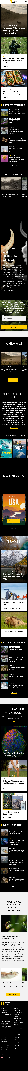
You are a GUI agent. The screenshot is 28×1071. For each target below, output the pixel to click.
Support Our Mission (18, 1028)
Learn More (7, 817)
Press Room (16, 1032)
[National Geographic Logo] (6, 1004)
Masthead (16, 1030)
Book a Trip (16, 1014)
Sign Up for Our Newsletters (4, 1050)
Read (6, 66)
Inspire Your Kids (17, 1018)
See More (14, 165)
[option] (11, 188)
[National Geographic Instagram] (15, 1039)
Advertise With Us (18, 1034)
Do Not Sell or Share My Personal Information (6, 1027)
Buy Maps (16, 1016)
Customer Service (5, 1041)
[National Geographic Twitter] (15, 1042)
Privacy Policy (4, 1012)
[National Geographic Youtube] (18, 1042)
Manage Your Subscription (7, 1045)
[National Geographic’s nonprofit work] (14, 939)
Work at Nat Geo (5, 1047)
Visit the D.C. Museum (18, 1022)
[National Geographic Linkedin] (15, 1045)
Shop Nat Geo (17, 1020)
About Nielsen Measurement (4, 1024)
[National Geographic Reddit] (15, 1049)
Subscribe (5, 717)
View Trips (6, 634)
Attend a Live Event (18, 1012)
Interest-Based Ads (5, 1021)
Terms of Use (4, 1010)
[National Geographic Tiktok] (18, 1045)
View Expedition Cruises (11, 608)
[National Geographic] (14, 1)
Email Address (5, 315)
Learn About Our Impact (19, 1026)
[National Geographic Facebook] (18, 1039)
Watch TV (16, 1024)
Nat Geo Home (17, 1010)
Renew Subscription (5, 1043)
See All (14, 886)
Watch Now (14, 427)
